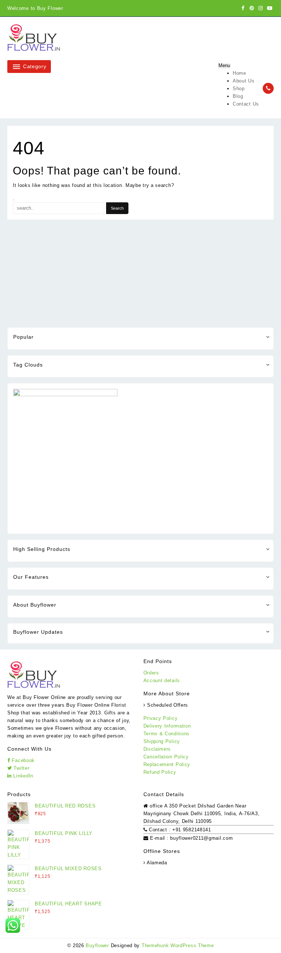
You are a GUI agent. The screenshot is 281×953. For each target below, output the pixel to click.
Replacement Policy (167, 764)
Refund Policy (159, 772)
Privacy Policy (160, 718)
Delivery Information (167, 726)
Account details (161, 680)
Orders (151, 673)
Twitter (20, 768)
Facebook (22, 760)
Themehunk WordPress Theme (178, 945)
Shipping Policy (161, 741)
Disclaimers (157, 749)
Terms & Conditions (166, 733)
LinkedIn (22, 776)
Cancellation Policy (166, 756)
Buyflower (97, 945)
